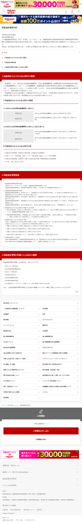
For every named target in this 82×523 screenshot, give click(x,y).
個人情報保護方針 (47, 336)
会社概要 (45, 308)
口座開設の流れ (41, 439)
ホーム (4, 405)
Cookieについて (8, 342)
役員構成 (6, 314)
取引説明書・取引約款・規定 (51, 370)
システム (45, 392)
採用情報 (6, 397)
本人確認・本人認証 (9, 364)
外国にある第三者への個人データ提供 (14, 358)
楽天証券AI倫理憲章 (9, 347)
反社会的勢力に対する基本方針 (12, 353)
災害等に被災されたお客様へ (11, 392)
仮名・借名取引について (10, 386)
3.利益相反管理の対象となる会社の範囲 (16, 67)
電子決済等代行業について (11, 375)
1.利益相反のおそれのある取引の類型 (15, 57)
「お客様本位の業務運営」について (13, 308)
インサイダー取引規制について (51, 381)
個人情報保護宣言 (8, 336)
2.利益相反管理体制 (10, 62)
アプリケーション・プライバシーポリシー (54, 358)
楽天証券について (13, 405)
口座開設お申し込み (41, 431)
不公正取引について (9, 381)
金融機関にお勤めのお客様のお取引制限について (56, 386)
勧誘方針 (45, 325)
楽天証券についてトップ (10, 303)
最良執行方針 (7, 331)
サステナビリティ (47, 319)
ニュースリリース (8, 325)
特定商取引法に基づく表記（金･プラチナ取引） (56, 375)
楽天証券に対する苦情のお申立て (52, 364)
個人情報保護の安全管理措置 (51, 342)
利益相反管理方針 (47, 347)
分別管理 (45, 331)
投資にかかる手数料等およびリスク (13, 370)
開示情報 (6, 319)
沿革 (43, 314)
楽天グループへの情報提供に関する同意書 (54, 353)
